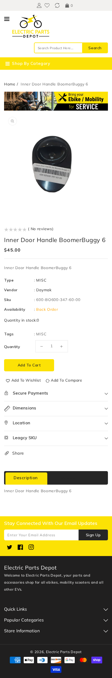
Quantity (12, 346)
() (57, 5)
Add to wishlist (26, 380)
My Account (38, 5)
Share (18, 453)
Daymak (43, 289)
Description (26, 477)
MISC (41, 280)
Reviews (67, 477)
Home (9, 84)
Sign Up (93, 535)
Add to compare (66, 380)
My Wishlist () (47, 5)
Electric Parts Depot (64, 652)
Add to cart (29, 365)
